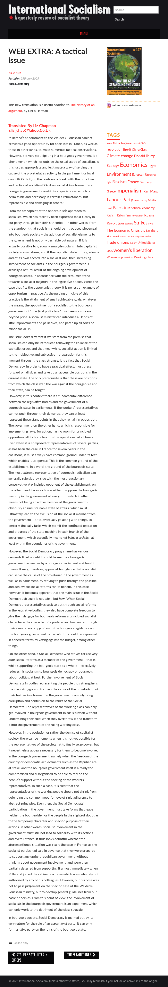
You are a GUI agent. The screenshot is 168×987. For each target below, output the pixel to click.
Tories (148, 237)
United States (146, 242)
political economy (143, 208)
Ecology (113, 165)
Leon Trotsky (140, 200)
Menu (84, 34)
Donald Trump (144, 156)
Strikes (141, 223)
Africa (116, 143)
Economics (134, 165)
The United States (116, 237)
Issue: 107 (14, 73)
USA (110, 251)
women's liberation (133, 250)
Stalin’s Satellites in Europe (29, 957)
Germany (146, 182)
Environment (119, 174)
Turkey (133, 243)
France (133, 182)
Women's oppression (120, 257)
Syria (150, 224)
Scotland (129, 224)
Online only (21, 943)
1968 (109, 143)
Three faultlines (79, 955)
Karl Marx (150, 191)
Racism (111, 215)
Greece (111, 191)
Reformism (124, 215)
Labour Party (120, 200)
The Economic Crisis (123, 230)
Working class (143, 257)
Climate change (120, 156)
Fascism (119, 182)
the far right (149, 230)
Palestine (121, 208)
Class (143, 149)
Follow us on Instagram (126, 105)
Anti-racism (129, 143)
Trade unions (118, 243)
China (136, 149)
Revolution (137, 216)
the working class (135, 237)
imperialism (129, 191)
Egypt (152, 165)
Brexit (127, 149)
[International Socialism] (59, 12)
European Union (142, 174)
